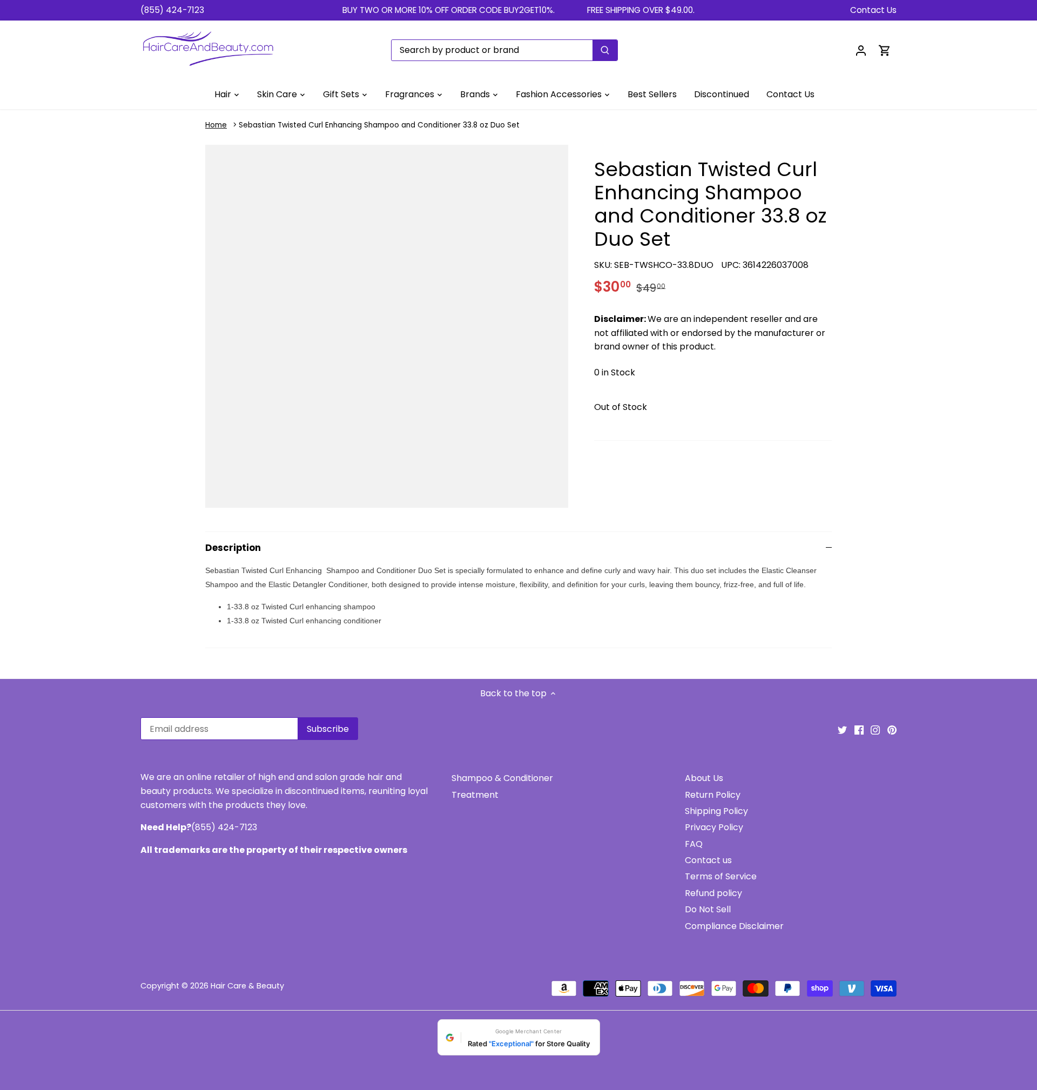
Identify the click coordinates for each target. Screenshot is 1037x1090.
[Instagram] (875, 730)
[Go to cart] (884, 50)
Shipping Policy (716, 811)
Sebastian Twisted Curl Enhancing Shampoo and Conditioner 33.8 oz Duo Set (379, 125)
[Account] (861, 50)
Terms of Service (721, 876)
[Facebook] (859, 730)
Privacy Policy (714, 827)
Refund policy (713, 893)
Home (216, 125)
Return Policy (712, 795)
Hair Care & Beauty (247, 985)
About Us (704, 778)
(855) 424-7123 (172, 10)
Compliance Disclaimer (734, 926)
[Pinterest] (892, 730)
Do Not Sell (708, 909)
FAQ (694, 844)
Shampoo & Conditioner (502, 778)
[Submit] (604, 50)
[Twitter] (842, 730)
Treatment (475, 795)
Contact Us (873, 10)
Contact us (708, 860)
